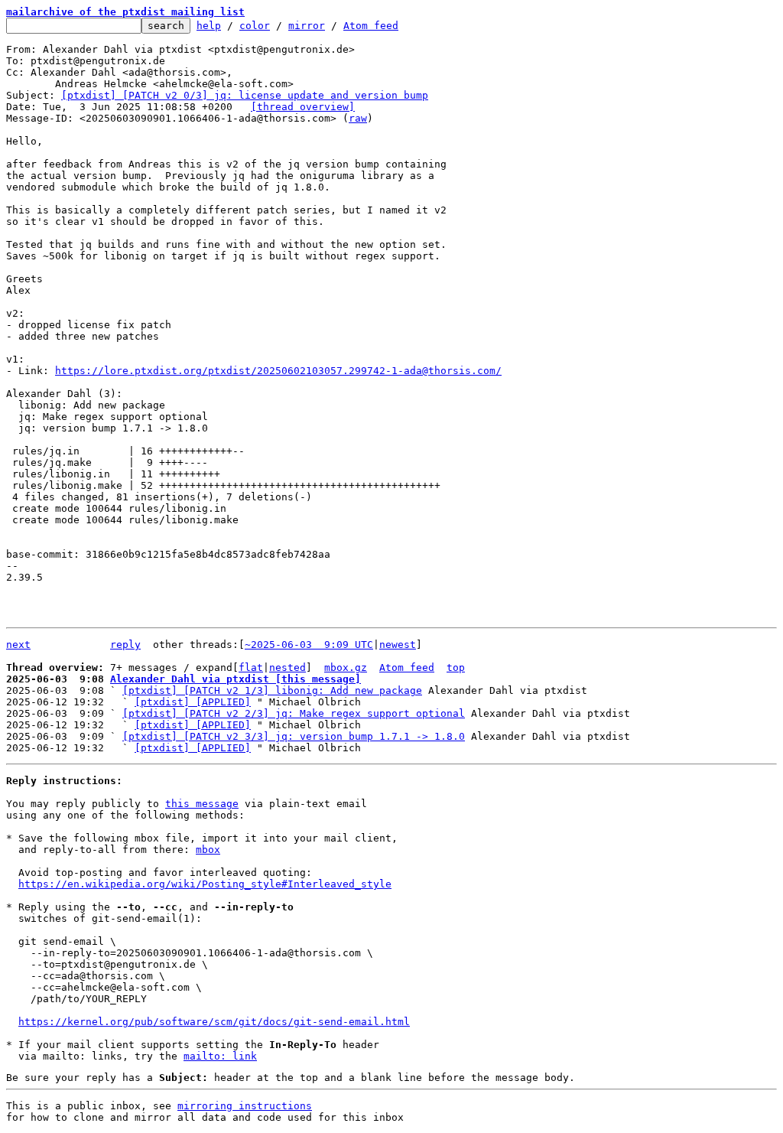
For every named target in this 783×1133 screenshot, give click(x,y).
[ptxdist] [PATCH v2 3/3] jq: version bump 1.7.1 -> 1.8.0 (293, 736)
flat (251, 667)
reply (125, 644)
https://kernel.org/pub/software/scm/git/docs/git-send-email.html (214, 1021)
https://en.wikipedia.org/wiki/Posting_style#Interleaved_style (205, 884)
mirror (306, 25)
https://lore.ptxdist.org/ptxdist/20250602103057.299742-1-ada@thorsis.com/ (278, 370)
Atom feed (370, 25)
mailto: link (220, 1056)
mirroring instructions (244, 1106)
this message (202, 803)
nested (287, 667)
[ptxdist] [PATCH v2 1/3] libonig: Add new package (272, 690)
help (209, 25)
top (456, 667)
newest (397, 644)
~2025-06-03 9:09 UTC (309, 644)
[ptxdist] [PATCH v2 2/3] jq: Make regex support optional (293, 713)
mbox (208, 849)
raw (358, 118)
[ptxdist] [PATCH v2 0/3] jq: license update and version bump (244, 95)
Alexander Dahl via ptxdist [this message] (235, 679)
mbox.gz (345, 667)
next (18, 644)
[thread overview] (303, 106)
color (254, 25)
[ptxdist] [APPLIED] (193, 702)
